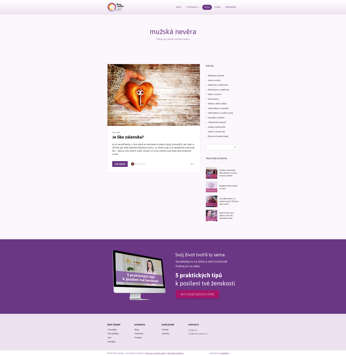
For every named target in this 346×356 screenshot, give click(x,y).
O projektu (112, 329)
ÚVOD (178, 7)
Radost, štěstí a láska (217, 103)
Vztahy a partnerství (216, 127)
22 (194, 164)
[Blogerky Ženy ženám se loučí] (211, 187)
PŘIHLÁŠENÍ (230, 7)
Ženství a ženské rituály (218, 136)
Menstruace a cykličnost (218, 89)
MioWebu (225, 353)
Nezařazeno (213, 99)
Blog (136, 329)
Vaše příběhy (113, 333)
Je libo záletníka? (128, 137)
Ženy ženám (140, 164)
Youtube (138, 337)
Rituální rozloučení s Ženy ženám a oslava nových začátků (228, 172)
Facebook (138, 333)
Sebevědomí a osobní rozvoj (220, 113)
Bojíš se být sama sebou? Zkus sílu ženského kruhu (226, 215)
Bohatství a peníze (216, 75)
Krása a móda (214, 80)
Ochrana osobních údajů (155, 353)
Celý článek (119, 164)
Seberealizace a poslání (218, 108)
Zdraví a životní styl (216, 131)
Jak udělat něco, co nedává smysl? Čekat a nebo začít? (229, 201)
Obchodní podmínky (175, 353)
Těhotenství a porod (217, 122)
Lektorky (165, 333)
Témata (165, 329)
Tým (109, 337)
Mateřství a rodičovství (218, 85)
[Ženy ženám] (115, 7)
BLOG (207, 7)
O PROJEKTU (192, 7)
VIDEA (217, 7)
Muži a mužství (214, 94)
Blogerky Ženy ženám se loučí (228, 187)
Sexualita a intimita (216, 117)
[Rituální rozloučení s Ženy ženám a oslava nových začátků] (211, 173)
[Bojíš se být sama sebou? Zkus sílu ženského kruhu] (211, 215)
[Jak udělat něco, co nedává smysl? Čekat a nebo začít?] (211, 201)
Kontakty (111, 341)
